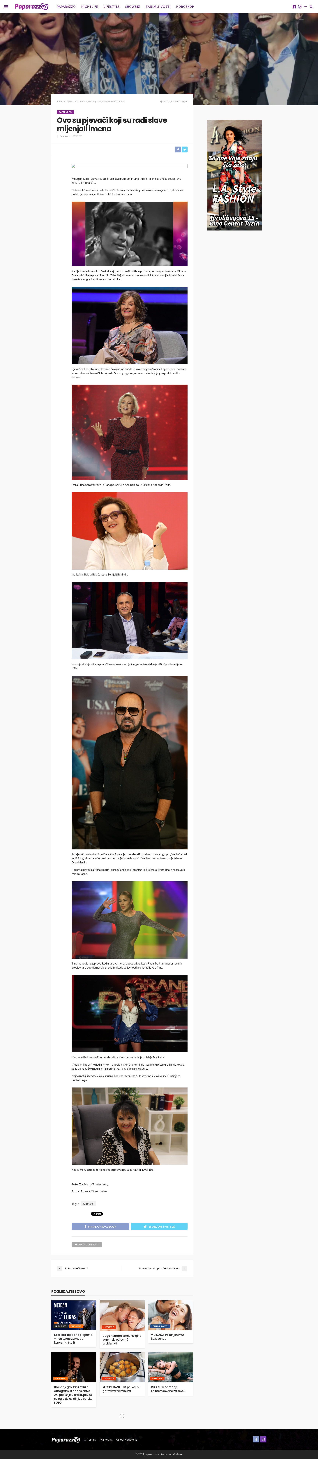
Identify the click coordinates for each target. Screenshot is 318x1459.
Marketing (106, 1439)
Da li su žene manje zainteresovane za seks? (168, 1389)
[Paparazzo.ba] (32, 7)
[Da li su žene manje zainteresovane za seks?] (170, 1367)
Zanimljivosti (158, 6)
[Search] (311, 6)
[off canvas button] (6, 6)
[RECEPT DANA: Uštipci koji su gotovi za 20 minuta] (122, 1367)
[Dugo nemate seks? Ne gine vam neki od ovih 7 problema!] (122, 1315)
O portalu (90, 1439)
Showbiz (132, 6)
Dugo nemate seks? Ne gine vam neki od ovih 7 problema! (122, 1339)
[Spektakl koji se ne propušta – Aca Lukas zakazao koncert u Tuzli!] (73, 1315)
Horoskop (185, 6)
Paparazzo (66, 6)
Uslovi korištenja (126, 1439)
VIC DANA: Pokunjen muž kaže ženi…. (167, 1337)
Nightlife (89, 6)
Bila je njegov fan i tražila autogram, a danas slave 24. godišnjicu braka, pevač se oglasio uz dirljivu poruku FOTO (73, 1395)
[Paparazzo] (65, 1439)
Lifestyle (112, 6)
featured (88, 1203)
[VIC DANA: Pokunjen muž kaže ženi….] (170, 1315)
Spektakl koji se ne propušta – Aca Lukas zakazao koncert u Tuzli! (73, 1338)
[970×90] (130, 169)
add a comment (88, 1244)
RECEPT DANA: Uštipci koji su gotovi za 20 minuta (121, 1389)
